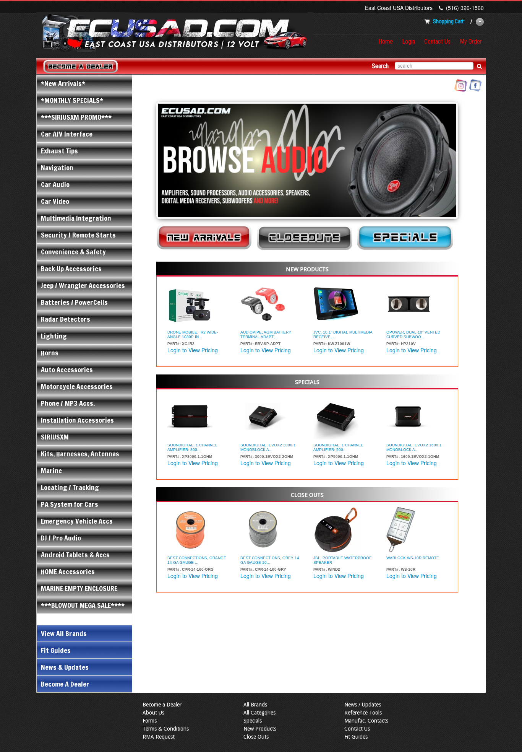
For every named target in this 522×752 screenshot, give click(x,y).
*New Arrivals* (63, 83)
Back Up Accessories (71, 268)
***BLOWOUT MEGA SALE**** (83, 605)
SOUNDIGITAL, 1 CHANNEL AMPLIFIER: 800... (192, 447)
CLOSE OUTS (307, 495)
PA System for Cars (69, 504)
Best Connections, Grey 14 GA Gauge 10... (269, 560)
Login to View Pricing (192, 350)
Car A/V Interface (66, 134)
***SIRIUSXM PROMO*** (76, 117)
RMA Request (159, 737)
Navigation (57, 168)
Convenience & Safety (73, 252)
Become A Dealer (65, 684)
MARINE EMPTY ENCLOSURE (79, 588)
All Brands (255, 705)
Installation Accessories (77, 420)
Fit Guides (56, 650)
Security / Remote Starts (78, 235)
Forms (150, 721)
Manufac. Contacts (366, 721)
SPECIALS (307, 382)
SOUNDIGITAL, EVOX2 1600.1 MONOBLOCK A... (414, 447)
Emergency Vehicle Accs (77, 521)
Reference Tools (363, 713)
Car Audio (55, 184)
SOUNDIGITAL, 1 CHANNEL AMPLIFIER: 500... (338, 447)
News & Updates (65, 667)
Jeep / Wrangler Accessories (83, 285)
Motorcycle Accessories (77, 386)
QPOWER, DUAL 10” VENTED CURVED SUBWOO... (413, 334)
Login (408, 41)
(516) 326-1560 (465, 7)
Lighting (54, 336)
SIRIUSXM (55, 437)
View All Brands (64, 633)
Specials (252, 721)
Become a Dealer (162, 705)
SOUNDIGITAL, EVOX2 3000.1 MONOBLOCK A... (268, 447)
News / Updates (362, 705)
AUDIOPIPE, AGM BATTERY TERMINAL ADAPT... (265, 334)
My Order (471, 41)
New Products (259, 729)
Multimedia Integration (76, 218)
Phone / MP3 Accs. (68, 403)
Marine (51, 470)
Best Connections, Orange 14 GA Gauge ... (196, 560)
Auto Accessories (67, 369)
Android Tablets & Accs (75, 555)
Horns (49, 353)
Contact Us (437, 41)
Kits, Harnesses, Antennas (80, 454)
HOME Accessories (68, 571)
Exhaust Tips (59, 151)
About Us (153, 713)
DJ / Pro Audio (61, 538)
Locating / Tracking (70, 487)
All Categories (259, 713)
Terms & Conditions (166, 729)
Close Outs (256, 737)
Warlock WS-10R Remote (412, 558)
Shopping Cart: (449, 21)
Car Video (55, 201)
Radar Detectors (65, 319)
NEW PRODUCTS (307, 269)
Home (385, 41)
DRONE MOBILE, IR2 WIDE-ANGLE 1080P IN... (192, 334)
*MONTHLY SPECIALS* (72, 100)
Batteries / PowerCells (74, 302)
